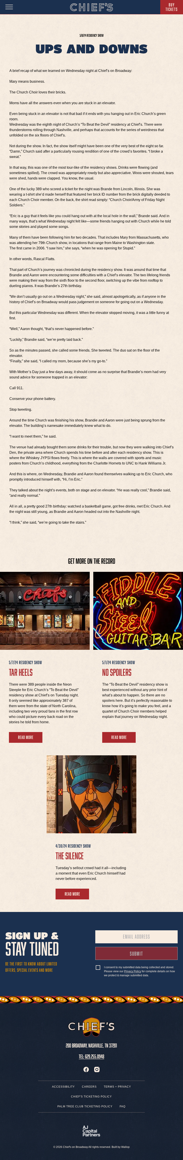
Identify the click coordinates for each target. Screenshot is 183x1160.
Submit (143, 954)
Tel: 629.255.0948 (91, 1055)
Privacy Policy (132, 971)
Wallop (125, 1147)
